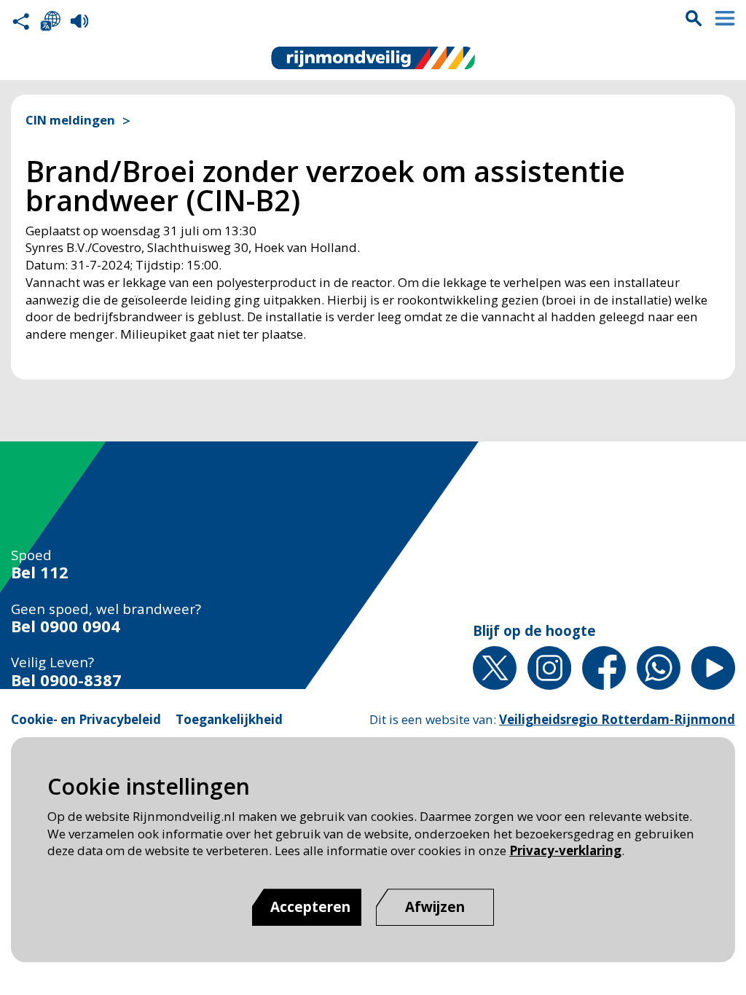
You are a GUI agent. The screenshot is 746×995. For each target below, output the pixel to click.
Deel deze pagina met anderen (21, 21)
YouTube (713, 668)
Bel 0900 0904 (65, 626)
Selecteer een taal (50, 21)
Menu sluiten (725, 18)
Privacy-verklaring (565, 850)
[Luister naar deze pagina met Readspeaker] (79, 21)
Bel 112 (39, 572)
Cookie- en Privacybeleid (86, 719)
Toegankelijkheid (229, 719)
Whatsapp (658, 668)
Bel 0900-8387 (66, 680)
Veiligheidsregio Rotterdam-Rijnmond (617, 719)
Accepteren (310, 906)
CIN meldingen (70, 120)
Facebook (604, 668)
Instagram (549, 668)
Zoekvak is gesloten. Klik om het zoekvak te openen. (693, 18)
